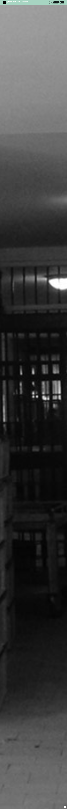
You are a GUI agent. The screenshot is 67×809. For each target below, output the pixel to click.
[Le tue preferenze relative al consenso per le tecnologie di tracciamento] (65, 807)
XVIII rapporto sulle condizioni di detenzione (17, 1)
